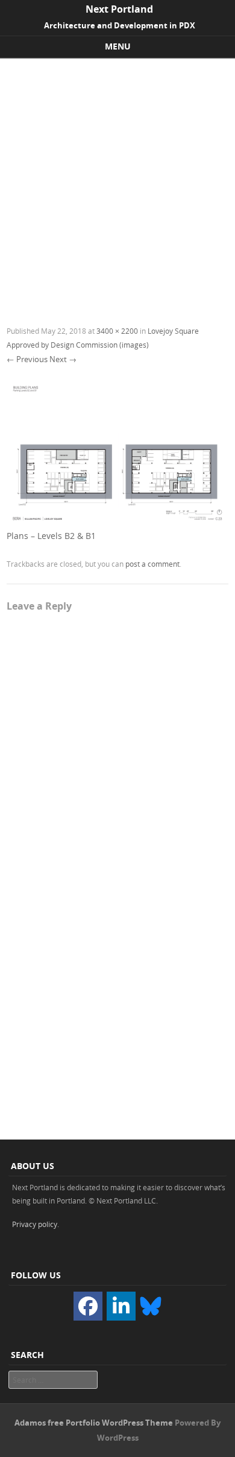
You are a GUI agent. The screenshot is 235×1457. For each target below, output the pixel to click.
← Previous (27, 359)
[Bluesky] (151, 1305)
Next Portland (119, 9)
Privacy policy (34, 1224)
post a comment (152, 564)
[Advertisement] (117, 182)
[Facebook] (88, 1306)
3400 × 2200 (117, 331)
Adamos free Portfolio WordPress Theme (93, 1422)
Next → (63, 359)
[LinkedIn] (121, 1306)
